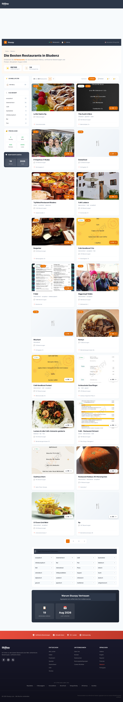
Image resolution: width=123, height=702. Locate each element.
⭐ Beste (91, 78)
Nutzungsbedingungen (81, 661)
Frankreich (52, 658)
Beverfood (63, 685)
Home (7, 51)
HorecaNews (52, 685)
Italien (50, 654)
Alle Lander (52, 651)
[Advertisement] (61, 22)
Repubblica (30, 685)
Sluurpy (51, 671)
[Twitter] (13, 660)
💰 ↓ (114, 78)
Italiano (101, 651)
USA (50, 667)
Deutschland (52, 664)
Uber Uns (77, 651)
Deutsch (101, 664)
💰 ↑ (108, 78)
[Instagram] (8, 660)
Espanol (101, 658)
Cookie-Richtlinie (79, 664)
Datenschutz (78, 658)
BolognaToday (74, 685)
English (101, 654)
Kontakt (76, 654)
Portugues (102, 667)
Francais (101, 661)
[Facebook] (3, 660)
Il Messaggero (41, 685)
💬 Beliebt (101, 78)
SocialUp (93, 685)
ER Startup (85, 685)
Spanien (51, 661)
